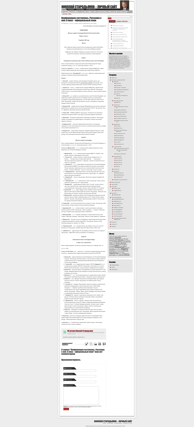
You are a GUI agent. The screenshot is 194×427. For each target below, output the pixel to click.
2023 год (117, 236)
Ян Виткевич (118, 177)
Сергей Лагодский (117, 216)
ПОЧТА (102, 11)
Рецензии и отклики (120, 153)
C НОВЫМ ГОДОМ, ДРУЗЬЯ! (118, 45)
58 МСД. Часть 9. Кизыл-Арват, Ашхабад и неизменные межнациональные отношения (120, 29)
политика (112, 251)
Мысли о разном (90, 11)
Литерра (113, 267)
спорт (122, 252)
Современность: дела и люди (89, 23)
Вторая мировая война (120, 112)
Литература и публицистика (76, 11)
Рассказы (115, 169)
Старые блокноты (119, 91)
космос (121, 246)
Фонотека (124, 11)
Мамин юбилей (119, 135)
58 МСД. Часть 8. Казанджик (117, 25)
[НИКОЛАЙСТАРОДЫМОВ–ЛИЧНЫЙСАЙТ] (89, 7)
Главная (63, 9)
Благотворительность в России (122, 106)
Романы (115, 171)
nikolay (83, 337)
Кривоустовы (118, 172)
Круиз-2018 (118, 158)
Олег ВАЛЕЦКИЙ (117, 211)
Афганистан (118, 128)
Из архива (118, 85)
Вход (128, 9)
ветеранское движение (115, 244)
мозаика (112, 249)
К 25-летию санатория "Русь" (118, 43)
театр (120, 253)
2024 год (121, 236)
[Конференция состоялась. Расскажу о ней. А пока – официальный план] (81, 19)
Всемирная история (120, 109)
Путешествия (116, 156)
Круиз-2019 (118, 160)
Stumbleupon (95, 344)
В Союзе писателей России (121, 148)
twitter (124, 6)
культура (111, 247)
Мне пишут (116, 188)
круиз (125, 246)
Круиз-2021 (118, 164)
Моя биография (71, 9)
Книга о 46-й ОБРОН (122, 95)
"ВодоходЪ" (112, 236)
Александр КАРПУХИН (118, 199)
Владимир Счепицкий (118, 207)
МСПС (116, 240)
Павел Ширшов (114, 269)
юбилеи (121, 255)
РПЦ (113, 242)
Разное (107, 11)
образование (118, 249)
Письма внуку (118, 144)
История (115, 104)
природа (125, 251)
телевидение (125, 253)
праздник (120, 251)
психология (112, 252)
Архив (115, 81)
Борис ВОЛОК (116, 205)
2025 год (125, 236)
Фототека (64, 14)
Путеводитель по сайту (90, 9)
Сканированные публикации (121, 89)
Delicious (86, 344)
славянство (119, 252)
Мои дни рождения (119, 137)
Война (122, 239)
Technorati (100, 344)
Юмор (70, 14)
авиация (123, 243)
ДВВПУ (117, 102)
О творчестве (116, 146)
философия (112, 255)
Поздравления (116, 190)
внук (122, 244)
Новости (97, 11)
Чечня (117, 93)
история (111, 246)
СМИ (110, 243)
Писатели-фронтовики (122, 150)
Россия (117, 242)
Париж (117, 166)
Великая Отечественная (115, 238)
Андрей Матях (116, 201)
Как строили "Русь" (119, 133)
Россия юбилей (125, 242)
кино (117, 246)
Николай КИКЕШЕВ (117, 209)
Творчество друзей (115, 11)
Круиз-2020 (118, 162)
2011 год (117, 83)
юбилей (127, 255)
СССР (113, 243)
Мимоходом (116, 194)
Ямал (117, 98)
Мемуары (115, 124)
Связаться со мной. (121, 426)
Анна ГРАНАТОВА (117, 203)
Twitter (104, 344)
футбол (117, 255)
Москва (120, 240)
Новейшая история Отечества (122, 120)
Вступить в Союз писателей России (119, 34)
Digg (91, 344)
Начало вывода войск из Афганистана (119, 36)
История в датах (119, 114)
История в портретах (120, 116)
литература (119, 247)
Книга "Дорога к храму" (120, 118)
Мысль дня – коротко (120, 87)
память (124, 249)
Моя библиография (80, 9)
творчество (113, 254)
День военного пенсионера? (117, 32)
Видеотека (65, 11)
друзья (125, 244)
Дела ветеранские (117, 100)
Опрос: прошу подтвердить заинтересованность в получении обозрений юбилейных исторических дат (120, 40)
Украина (117, 243)
